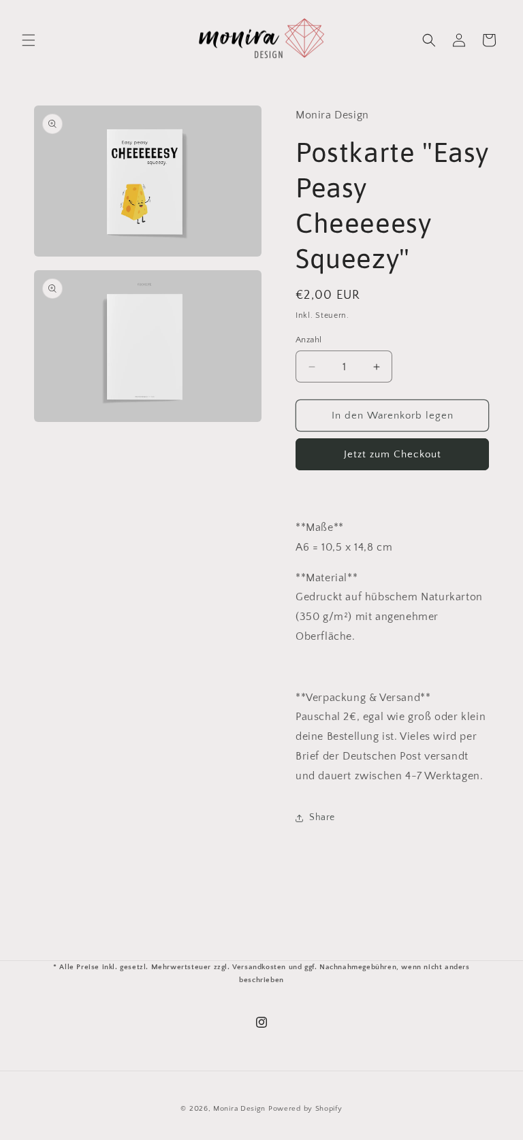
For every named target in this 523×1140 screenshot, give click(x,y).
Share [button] (322, 817)
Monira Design (239, 1109)
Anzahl (308, 339)
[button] (29, 40)
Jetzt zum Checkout (392, 454)
